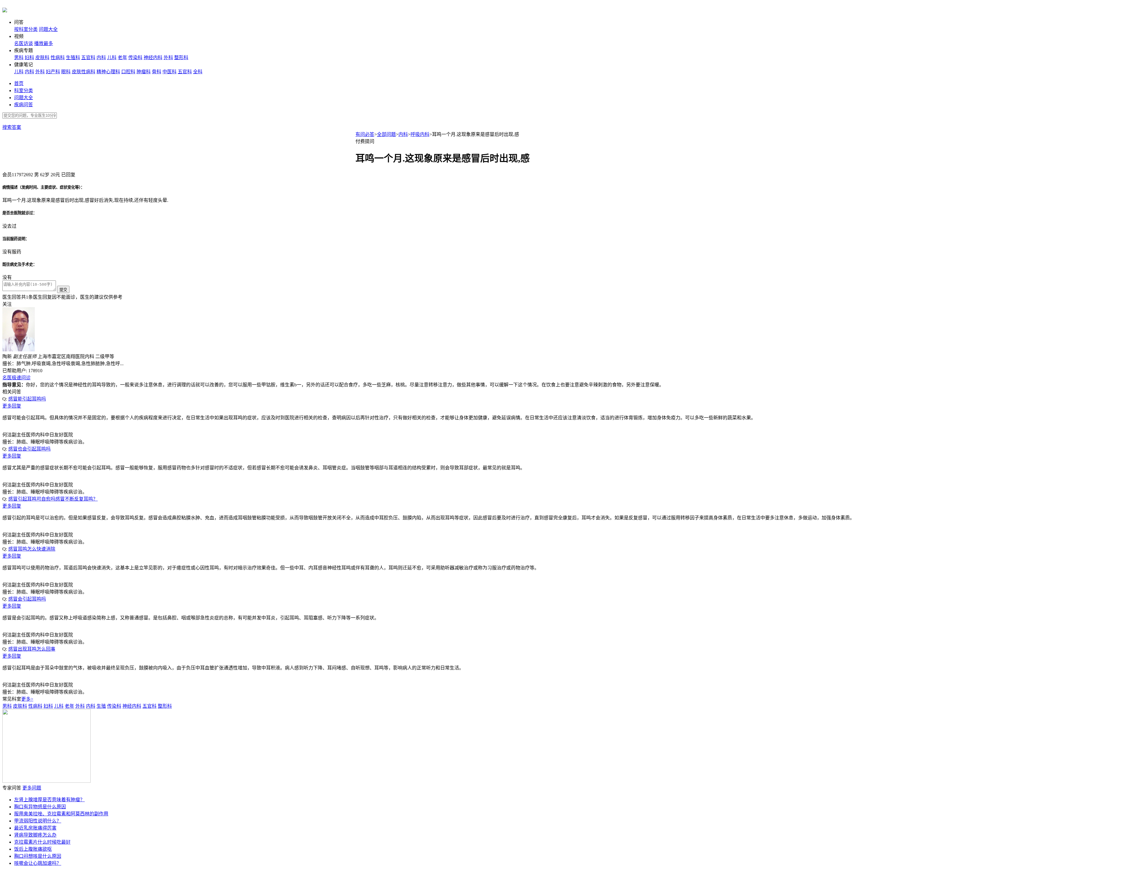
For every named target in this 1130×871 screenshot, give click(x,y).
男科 (19, 57)
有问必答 (364, 134)
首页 (19, 83)
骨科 (156, 71)
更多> (27, 699)
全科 (197, 71)
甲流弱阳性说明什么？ (37, 820)
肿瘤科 (144, 71)
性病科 (58, 57)
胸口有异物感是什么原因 (40, 806)
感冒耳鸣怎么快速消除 (31, 548)
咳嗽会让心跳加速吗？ (37, 863)
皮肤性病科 (83, 71)
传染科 (135, 57)
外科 (168, 57)
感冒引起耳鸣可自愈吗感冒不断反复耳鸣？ (53, 498)
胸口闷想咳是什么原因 (37, 856)
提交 (63, 289)
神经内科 (153, 57)
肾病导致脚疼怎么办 (35, 834)
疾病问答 (23, 104)
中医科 (169, 71)
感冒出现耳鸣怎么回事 (31, 648)
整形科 (181, 57)
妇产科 (53, 71)
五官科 (88, 57)
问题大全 (48, 29)
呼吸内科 (420, 134)
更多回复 (11, 405)
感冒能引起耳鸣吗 (27, 398)
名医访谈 (23, 43)
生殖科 (73, 57)
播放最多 (43, 43)
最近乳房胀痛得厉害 (35, 827)
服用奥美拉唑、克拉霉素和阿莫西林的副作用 (61, 813)
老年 (122, 57)
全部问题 (386, 134)
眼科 (66, 71)
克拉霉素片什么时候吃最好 (42, 842)
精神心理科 (108, 71)
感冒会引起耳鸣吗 (27, 598)
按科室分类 (26, 29)
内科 (101, 57)
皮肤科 (42, 57)
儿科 (112, 57)
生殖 (101, 706)
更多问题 (31, 787)
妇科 (29, 57)
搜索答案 (11, 127)
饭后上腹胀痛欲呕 (33, 849)
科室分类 (23, 90)
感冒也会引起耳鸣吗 (29, 448)
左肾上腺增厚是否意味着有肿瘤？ (49, 799)
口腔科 (128, 71)
